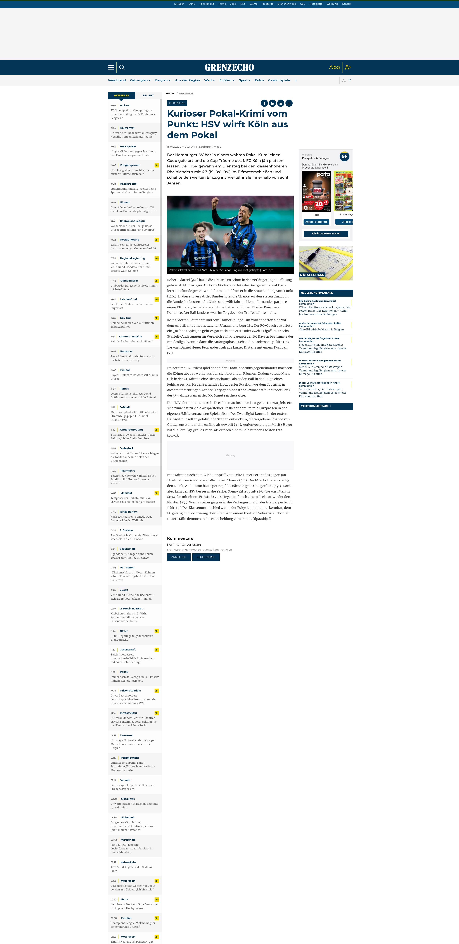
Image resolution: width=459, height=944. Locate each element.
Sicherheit (128, 799)
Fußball (225, 80)
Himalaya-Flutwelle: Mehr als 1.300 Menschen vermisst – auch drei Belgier (133, 744)
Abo (334, 67)
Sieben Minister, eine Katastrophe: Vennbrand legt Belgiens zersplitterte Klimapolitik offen (322, 348)
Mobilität (126, 493)
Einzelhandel (129, 512)
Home (170, 93)
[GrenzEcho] (229, 67)
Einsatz (125, 202)
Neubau (125, 318)
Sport (243, 80)
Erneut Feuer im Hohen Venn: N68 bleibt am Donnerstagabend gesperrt (134, 209)
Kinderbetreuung (131, 430)
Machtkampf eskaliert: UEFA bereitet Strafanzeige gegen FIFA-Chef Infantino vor (134, 416)
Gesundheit (127, 549)
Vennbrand (117, 80)
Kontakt (346, 4)
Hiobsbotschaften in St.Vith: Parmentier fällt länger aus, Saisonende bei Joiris (129, 617)
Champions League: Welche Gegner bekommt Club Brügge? (133, 925)
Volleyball (126, 448)
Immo (222, 4)
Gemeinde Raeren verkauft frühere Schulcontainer (133, 325)
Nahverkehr (128, 862)
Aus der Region (187, 80)
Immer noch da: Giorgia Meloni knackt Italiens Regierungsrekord (135, 679)
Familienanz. (207, 4)
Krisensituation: (130, 691)
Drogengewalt (130, 165)
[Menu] (111, 67)
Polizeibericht (130, 758)
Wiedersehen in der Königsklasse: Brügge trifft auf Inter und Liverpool (133, 228)
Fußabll (125, 105)
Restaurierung (129, 240)
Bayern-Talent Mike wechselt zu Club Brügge (134, 377)
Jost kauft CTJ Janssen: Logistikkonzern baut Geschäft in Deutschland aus (132, 848)
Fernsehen (127, 567)
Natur (123, 631)
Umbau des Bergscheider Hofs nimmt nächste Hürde (134, 288)
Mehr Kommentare (315, 406)
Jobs (233, 4)
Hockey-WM (128, 146)
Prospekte (267, 4)
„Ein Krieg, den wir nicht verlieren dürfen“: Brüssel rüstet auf (132, 172)
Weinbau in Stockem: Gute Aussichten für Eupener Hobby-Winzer (135, 906)
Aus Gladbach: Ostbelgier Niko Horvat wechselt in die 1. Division (134, 537)
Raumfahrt (127, 471)
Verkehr (125, 780)
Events (253, 4)
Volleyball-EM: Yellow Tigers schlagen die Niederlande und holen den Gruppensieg (135, 457)
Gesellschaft (128, 649)
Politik (124, 672)
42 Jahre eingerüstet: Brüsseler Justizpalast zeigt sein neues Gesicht (133, 247)
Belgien (161, 80)
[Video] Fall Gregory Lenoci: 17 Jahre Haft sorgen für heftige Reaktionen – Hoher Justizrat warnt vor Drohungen (324, 311)
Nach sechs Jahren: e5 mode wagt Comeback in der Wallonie (131, 519)
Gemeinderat (129, 281)
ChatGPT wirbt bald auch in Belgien (321, 330)
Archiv (191, 4)
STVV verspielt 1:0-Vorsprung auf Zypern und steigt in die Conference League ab (133, 114)
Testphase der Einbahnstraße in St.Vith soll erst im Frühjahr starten (133, 500)
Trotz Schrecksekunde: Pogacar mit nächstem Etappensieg (132, 358)
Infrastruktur (128, 713)
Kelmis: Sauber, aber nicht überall (132, 342)
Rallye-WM (127, 128)
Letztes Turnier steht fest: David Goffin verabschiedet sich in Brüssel (133, 396)
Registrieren (206, 557)
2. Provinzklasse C (132, 608)
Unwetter (126, 735)
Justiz (124, 590)
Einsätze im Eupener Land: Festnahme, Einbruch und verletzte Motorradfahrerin (133, 766)
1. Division (126, 530)
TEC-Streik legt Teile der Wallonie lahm (132, 869)
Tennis (124, 389)
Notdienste (315, 4)
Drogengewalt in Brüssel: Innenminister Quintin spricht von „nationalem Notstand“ (133, 826)
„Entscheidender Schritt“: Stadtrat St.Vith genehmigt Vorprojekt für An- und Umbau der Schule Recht (134, 722)
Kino (242, 4)
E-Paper (179, 4)
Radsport (126, 351)
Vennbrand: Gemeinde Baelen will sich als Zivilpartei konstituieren (132, 597)
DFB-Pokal (186, 93)
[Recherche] (122, 67)
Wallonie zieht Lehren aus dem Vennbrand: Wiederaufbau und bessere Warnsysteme (130, 267)
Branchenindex (287, 4)
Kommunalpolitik (130, 336)
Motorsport (128, 881)
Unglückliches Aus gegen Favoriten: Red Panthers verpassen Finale (133, 153)
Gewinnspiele (279, 80)
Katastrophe (128, 184)
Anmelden (178, 557)
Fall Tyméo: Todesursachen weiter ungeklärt (132, 306)
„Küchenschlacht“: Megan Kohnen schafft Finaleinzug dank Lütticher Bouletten (133, 576)
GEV (302, 4)
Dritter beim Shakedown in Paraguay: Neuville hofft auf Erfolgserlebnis (134, 135)
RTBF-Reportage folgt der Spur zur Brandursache (132, 638)
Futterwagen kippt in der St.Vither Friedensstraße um (132, 787)
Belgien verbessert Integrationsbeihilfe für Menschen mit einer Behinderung (132, 658)
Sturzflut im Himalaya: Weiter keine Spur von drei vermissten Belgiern (133, 191)
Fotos (259, 80)
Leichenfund (128, 299)
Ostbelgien (139, 80)
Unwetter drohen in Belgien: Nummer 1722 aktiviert (134, 806)
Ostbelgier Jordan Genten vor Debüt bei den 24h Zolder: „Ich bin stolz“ (133, 888)
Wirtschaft (128, 840)
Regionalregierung (132, 258)
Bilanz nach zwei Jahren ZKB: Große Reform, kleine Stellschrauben (133, 437)
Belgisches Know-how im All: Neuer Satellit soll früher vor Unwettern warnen (133, 479)
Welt (208, 80)
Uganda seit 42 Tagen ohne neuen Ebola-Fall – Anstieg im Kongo (132, 556)
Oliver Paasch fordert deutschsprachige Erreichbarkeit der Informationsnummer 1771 (133, 699)
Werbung (332, 4)
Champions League (133, 221)
